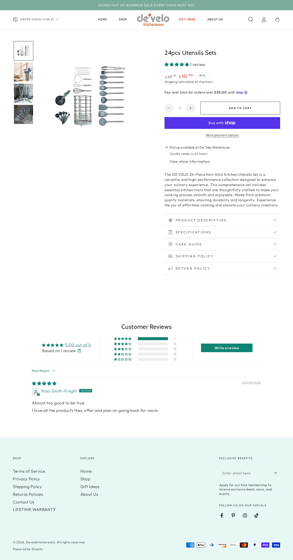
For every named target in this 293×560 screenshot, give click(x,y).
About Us (89, 494)
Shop (85, 478)
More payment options (222, 135)
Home (86, 471)
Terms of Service (29, 471)
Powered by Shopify (28, 549)
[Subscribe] (277, 473)
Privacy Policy (26, 478)
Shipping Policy (27, 486)
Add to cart (240, 108)
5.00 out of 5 (78, 344)
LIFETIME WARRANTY (34, 509)
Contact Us (23, 502)
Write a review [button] (226, 348)
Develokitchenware (40, 542)
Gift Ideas (90, 486)
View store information (190, 161)
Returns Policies (28, 494)
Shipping (171, 82)
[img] (44, 383)
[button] (250, 19)
